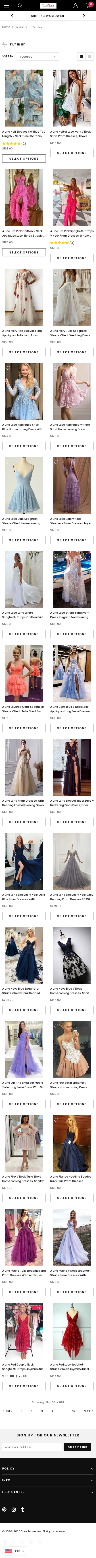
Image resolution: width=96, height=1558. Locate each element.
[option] (48, 15)
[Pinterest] (4, 1509)
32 (73, 1411)
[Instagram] (14, 1509)
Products (21, 27)
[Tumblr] (22, 1509)
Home (6, 27)
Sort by (7, 56)
